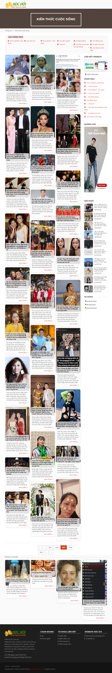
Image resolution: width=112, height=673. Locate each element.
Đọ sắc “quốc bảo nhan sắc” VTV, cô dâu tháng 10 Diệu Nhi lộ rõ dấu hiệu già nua (43, 518)
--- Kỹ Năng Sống (92, 97)
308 (70, 547)
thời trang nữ (64, 641)
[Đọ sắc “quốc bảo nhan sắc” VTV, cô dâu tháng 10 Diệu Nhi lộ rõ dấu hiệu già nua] (43, 502)
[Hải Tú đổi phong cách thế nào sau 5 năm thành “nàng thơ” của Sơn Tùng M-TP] (88, 209)
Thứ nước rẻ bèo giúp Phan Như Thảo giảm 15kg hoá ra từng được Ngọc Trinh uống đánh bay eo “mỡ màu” (17, 193)
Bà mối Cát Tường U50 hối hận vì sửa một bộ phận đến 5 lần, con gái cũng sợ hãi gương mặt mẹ (17, 438)
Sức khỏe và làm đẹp (94, 117)
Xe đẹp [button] (27, 10)
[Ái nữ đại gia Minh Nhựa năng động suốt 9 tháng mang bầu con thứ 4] (88, 273)
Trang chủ (8, 30)
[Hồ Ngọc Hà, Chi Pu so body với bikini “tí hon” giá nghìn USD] (88, 263)
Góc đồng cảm (97, 41)
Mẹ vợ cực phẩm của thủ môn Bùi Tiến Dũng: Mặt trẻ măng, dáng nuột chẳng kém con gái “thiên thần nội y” (16, 284)
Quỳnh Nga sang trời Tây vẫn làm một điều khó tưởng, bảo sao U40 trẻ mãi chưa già (42, 305)
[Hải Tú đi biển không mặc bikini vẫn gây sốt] (88, 236)
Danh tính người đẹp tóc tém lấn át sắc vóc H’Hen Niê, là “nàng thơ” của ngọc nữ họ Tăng (68, 459)
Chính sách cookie (15, 666)
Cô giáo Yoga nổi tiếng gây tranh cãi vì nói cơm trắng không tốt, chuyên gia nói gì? (68, 260)
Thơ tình (62, 44)
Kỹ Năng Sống (81, 41)
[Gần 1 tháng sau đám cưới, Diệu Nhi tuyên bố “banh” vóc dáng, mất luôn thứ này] (68, 350)
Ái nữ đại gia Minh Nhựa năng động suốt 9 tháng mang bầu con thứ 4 (100, 271)
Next (104, 583)
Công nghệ (45, 638)
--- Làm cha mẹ (91, 86)
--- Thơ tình (90, 104)
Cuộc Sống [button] (40, 10)
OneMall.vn (89, 638)
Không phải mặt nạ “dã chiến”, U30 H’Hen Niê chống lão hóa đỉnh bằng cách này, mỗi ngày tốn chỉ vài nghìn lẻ (67, 522)
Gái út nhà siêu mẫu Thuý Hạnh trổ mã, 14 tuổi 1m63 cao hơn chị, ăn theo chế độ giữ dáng (42, 86)
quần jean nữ (64, 638)
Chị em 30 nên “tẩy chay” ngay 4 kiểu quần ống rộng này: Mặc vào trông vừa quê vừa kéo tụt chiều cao (100, 253)
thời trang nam (65, 644)
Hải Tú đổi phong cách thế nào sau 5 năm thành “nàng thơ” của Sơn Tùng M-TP (100, 207)
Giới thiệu (7, 666)
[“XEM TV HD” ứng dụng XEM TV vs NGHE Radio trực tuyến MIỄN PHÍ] (95, 582)
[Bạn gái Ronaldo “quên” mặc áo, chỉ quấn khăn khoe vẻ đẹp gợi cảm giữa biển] (68, 295)
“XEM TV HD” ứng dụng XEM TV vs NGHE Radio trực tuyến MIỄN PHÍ (94, 602)
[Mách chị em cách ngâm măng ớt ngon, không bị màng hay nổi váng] (17, 571)
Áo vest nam (91, 304)
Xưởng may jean (93, 74)
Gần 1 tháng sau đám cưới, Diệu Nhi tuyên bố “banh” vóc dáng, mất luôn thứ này (67, 370)
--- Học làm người (92, 93)
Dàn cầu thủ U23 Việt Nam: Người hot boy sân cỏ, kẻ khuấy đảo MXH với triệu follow (67, 218)
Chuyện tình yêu (98, 44)
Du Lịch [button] (78, 10)
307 (63, 547)
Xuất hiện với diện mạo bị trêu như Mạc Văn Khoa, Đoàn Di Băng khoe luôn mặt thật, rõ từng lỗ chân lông (42, 254)
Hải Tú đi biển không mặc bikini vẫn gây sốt (100, 233)
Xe (42, 636)
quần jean (63, 636)
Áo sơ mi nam (92, 301)
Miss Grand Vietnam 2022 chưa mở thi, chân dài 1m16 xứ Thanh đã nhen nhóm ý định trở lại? (42, 135)
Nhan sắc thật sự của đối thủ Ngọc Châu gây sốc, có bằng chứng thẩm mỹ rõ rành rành (66, 95)
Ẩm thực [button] (67, 10)
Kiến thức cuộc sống (22, 30)
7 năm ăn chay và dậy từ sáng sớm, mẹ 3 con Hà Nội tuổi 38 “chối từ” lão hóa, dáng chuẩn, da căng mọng (16, 336)
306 (56, 547)
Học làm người (64, 41)
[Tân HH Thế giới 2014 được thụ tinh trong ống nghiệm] (69, 575)
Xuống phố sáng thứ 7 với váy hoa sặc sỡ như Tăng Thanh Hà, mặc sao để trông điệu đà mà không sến (100, 217)
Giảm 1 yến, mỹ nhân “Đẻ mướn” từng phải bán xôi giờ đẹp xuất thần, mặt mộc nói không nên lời (17, 247)
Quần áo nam (92, 308)
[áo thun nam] (96, 159)
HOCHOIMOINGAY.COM (37, 669)
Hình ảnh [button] (90, 10)
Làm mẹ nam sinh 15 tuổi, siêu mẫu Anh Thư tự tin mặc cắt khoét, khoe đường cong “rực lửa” (67, 425)
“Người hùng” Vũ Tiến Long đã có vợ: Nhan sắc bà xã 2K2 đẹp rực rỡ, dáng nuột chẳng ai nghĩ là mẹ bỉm (42, 169)
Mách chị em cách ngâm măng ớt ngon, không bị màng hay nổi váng (17, 580)
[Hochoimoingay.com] (16, 4)
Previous (7, 583)
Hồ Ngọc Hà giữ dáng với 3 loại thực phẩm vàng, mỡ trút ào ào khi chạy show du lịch (67, 151)
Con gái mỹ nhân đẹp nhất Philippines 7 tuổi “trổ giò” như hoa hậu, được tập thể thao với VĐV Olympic (42, 354)
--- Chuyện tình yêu (93, 113)
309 (41, 552)
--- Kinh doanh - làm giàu (95, 90)
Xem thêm (23, 103)
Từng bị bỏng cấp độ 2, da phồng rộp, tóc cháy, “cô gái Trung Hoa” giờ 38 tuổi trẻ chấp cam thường (17, 471)
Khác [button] (101, 10)
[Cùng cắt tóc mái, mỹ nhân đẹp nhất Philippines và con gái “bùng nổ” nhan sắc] (17, 72)
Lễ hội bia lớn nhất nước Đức (41, 572)
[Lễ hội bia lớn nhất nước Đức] (43, 567)
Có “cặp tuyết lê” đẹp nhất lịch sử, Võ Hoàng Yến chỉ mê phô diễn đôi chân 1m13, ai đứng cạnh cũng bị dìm (16, 386)
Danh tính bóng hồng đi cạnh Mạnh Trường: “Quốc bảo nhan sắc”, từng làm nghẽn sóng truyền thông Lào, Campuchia (42, 411)
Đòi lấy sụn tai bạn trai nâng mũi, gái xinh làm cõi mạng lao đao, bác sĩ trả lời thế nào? (42, 201)
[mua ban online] (96, 65)
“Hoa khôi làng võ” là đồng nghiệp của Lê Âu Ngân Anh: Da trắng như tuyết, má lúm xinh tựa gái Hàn (42, 463)
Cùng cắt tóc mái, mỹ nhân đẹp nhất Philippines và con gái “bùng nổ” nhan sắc (16, 88)
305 (49, 547)
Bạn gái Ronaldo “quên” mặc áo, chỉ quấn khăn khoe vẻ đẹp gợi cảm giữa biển (68, 308)
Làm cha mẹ (30, 41)
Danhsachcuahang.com (95, 636)
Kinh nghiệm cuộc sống (95, 83)
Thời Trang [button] (54, 10)
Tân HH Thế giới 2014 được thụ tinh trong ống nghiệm (68, 588)
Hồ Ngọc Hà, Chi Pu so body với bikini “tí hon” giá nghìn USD (100, 261)
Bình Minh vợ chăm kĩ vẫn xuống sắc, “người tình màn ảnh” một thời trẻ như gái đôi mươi (16, 157)
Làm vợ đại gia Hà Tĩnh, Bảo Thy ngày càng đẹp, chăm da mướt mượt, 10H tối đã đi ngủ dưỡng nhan (67, 185)
